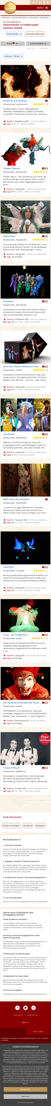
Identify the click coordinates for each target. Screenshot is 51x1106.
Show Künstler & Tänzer (19, 17)
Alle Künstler (6, 17)
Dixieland (27, 825)
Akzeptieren (25, 1089)
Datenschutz (32, 1015)
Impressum (18, 1015)
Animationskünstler (35, 34)
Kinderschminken (11, 825)
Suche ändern (37, 43)
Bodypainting (42, 825)
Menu (40, 7)
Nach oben (38, 1031)
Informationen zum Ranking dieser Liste (37, 800)
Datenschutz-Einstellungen (26, 1102)
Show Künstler (33, 17)
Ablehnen (25, 1096)
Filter (10, 43)
